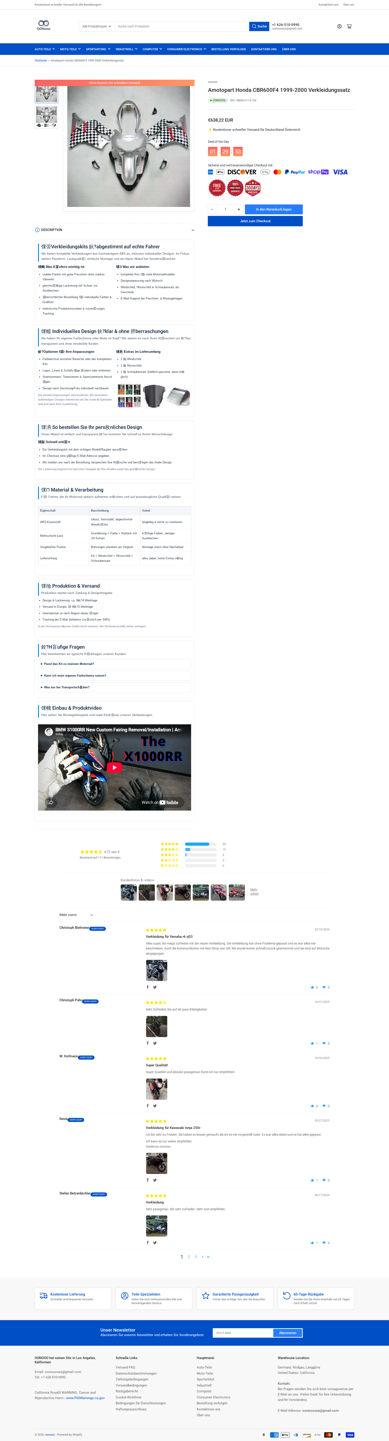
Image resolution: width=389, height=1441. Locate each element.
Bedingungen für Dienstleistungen (141, 1403)
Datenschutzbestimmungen (136, 1373)
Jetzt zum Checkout (255, 218)
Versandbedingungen (131, 1385)
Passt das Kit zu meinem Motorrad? (69, 664)
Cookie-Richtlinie (128, 1397)
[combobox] (192, 26)
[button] (170, 844)
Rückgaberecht (127, 1391)
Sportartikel (96, 49)
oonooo (212, 82)
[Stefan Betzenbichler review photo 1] (156, 1226)
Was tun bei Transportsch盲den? (67, 687)
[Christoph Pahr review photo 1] (156, 1026)
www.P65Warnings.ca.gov (85, 1398)
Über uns (348, 4)
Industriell (124, 49)
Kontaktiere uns (329, 4)
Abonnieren (287, 1333)
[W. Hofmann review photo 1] (156, 1089)
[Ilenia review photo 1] (156, 1163)
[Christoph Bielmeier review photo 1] (156, 970)
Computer (150, 49)
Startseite (41, 60)
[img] (156, 930)
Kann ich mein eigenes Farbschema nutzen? (75, 675)
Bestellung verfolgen (228, 49)
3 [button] (196, 1257)
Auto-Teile (43, 49)
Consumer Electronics (184, 49)
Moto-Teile (68, 49)
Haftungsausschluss (131, 1409)
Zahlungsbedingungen (132, 1379)
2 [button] (189, 1257)
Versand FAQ (125, 1367)
